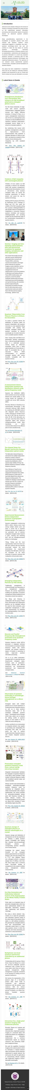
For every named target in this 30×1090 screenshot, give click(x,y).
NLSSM (23, 1081)
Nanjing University (8, 1081)
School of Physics (17, 1081)
